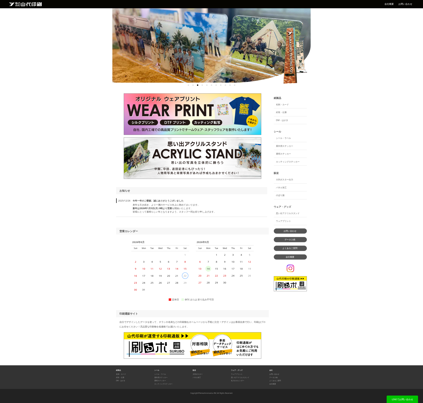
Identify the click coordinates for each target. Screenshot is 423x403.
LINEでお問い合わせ (402, 399)
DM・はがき (282, 120)
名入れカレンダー (237, 381)
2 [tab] (193, 85)
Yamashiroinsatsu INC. (208, 393)
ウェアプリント (283, 221)
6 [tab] (211, 85)
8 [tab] (220, 85)
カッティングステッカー (288, 161)
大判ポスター (198, 374)
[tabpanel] (211, 45)
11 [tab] (234, 85)
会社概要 (389, 3)
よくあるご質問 (289, 248)
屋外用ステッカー (284, 145)
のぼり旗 (280, 195)
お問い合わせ (405, 3)
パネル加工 (281, 187)
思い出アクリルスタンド (288, 213)
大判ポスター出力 (284, 179)
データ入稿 (290, 239)
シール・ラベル (283, 138)
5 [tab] (207, 85)
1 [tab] (188, 85)
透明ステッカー (283, 153)
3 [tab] (197, 85)
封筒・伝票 (281, 112)
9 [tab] (225, 85)
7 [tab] (216, 85)
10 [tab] (230, 85)
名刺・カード (282, 104)
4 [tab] (202, 85)
